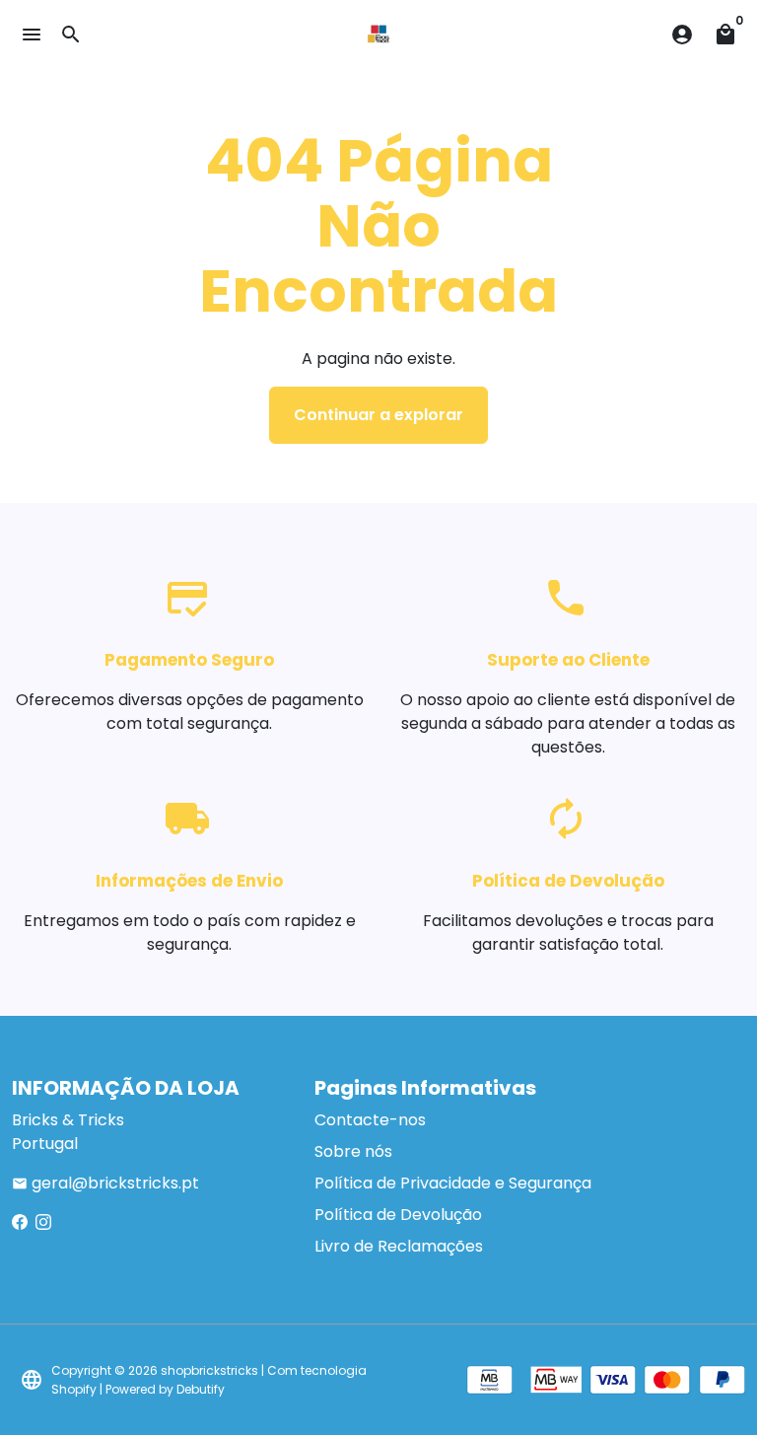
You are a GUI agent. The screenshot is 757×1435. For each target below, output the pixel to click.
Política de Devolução (398, 1214)
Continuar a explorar (378, 414)
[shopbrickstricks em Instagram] (43, 1222)
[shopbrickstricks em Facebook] (20, 1222)
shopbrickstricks (209, 1370)
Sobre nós (353, 1151)
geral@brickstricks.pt (105, 1183)
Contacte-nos (370, 1120)
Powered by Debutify (165, 1389)
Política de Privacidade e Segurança (452, 1183)
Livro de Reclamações (398, 1246)
